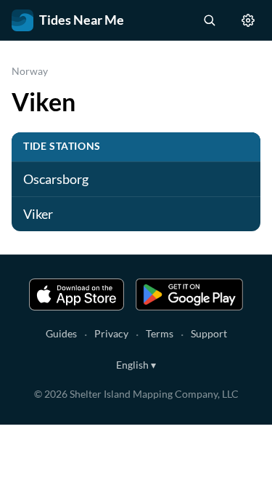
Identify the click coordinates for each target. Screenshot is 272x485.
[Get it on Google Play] (189, 294)
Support (209, 333)
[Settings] (248, 20)
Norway (30, 71)
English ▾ (136, 364)
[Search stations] (209, 20)
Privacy (111, 333)
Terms (159, 333)
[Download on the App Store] (77, 294)
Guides (61, 333)
